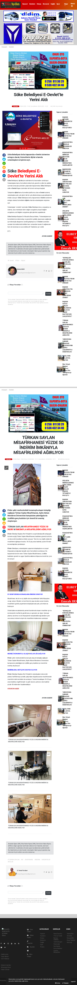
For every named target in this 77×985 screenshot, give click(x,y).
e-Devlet (14, 188)
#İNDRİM (37, 859)
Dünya (39, 4)
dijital (16, 192)
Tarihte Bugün (58, 942)
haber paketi (4, 982)
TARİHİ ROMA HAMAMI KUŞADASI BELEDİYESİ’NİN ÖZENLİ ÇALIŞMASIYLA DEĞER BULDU (67, 345)
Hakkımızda (4, 954)
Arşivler (32, 947)
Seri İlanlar (57, 946)
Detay (58, 983)
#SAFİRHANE (29, 859)
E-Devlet (40, 222)
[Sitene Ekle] (5, 947)
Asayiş (42, 947)
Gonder (48, 294)
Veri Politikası (5, 959)
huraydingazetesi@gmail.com (26, 273)
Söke (13, 170)
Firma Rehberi (58, 948)
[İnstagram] (9, 943)
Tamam (66, 983)
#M (22, 859)
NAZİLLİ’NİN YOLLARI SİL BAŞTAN (66, 358)
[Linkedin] (16, 943)
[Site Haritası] (2, 947)
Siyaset (25, 4)
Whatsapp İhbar (6, 967)
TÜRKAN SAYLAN (16, 526)
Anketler (69, 936)
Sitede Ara (70, 933)
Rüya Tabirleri (71, 940)
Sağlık (53, 4)
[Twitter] (5, 943)
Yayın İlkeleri (5, 956)
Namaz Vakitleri (56, 938)
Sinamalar (57, 944)
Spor (58, 4)
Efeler (10, 534)
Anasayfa (4, 47)
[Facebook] (2, 943)
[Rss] (19, 943)
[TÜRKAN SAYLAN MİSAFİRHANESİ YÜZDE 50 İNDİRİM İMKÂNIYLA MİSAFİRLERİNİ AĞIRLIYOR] (27, 484)
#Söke (17, 260)
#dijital (23, 260)
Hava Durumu (58, 933)
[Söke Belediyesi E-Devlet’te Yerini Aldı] (27, 130)
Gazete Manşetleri (57, 951)
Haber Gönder (5, 969)
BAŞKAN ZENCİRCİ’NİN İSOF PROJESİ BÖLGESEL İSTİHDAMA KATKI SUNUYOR (67, 186)
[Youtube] (12, 943)
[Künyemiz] (28, 950)
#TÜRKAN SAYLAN (13, 859)
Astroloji (69, 942)
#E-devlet (11, 260)
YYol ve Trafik (58, 936)
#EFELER (10, 862)
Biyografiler (70, 938)
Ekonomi (46, 4)
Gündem (32, 4)
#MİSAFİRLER (46, 859)
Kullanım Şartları (6, 965)
